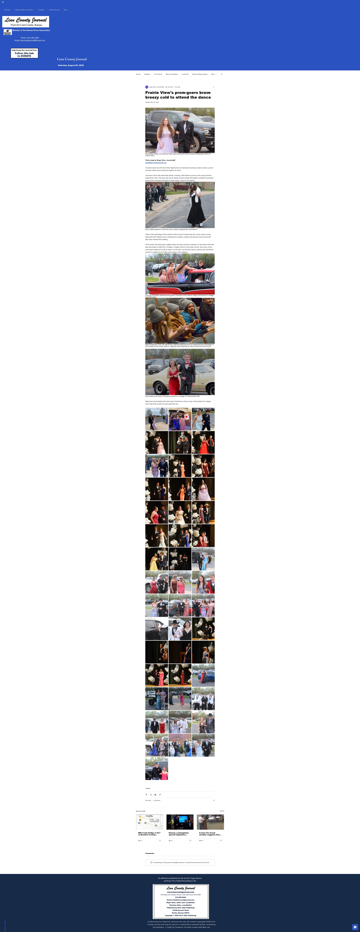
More (213, 74)
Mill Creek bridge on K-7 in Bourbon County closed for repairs (149, 834)
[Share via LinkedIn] (155, 795)
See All (222, 811)
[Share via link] (160, 795)
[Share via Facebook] (146, 795)
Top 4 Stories (158, 74)
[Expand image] (156, 419)
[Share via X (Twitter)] (151, 795)
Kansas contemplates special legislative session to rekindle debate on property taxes (179, 834)
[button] (222, 74)
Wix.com (206, 927)
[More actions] (213, 87)
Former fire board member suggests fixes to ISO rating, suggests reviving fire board (210, 834)
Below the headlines (172, 74)
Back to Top (5, 926)
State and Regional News (200, 74)
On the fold (185, 74)
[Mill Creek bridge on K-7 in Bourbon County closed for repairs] (149, 822)
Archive (138, 74)
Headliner (147, 74)
